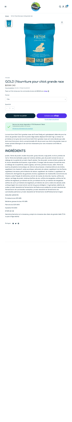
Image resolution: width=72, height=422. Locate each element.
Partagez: (8, 223)
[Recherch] (60, 6)
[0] (66, 6)
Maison (7, 16)
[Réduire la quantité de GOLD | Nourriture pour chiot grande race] (6, 108)
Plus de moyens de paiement (52, 119)
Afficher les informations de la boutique (22, 128)
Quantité (8, 104)
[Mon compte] (63, 6)
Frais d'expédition (9, 88)
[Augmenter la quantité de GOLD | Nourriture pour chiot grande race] (12, 108)
